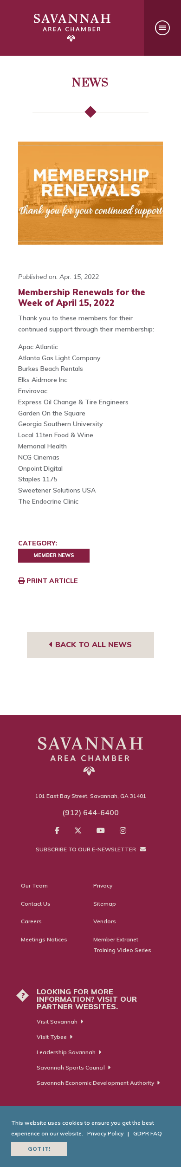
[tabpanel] (90, 193)
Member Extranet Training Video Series (122, 945)
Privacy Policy (105, 1133)
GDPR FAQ (147, 1133)
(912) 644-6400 (90, 812)
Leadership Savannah (66, 1052)
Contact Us (36, 903)
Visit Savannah (57, 1021)
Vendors (104, 921)
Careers (31, 921)
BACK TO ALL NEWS (92, 644)
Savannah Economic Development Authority (95, 1082)
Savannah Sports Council (71, 1067)
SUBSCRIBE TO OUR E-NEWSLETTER (86, 849)
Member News (53, 555)
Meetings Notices (44, 939)
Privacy (102, 885)
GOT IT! (39, 1148)
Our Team (34, 885)
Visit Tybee (52, 1036)
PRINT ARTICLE (51, 581)
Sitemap (104, 903)
